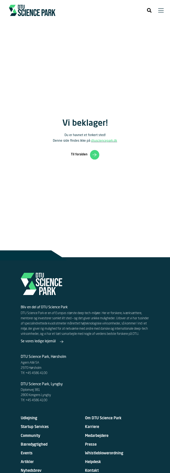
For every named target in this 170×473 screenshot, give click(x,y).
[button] (149, 10)
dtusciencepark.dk (104, 141)
